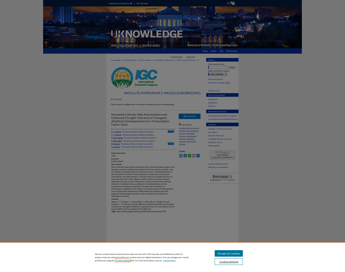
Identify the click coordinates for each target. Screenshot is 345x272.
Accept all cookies (229, 253)
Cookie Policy (169, 260)
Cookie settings (123, 260)
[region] (172, 257)
